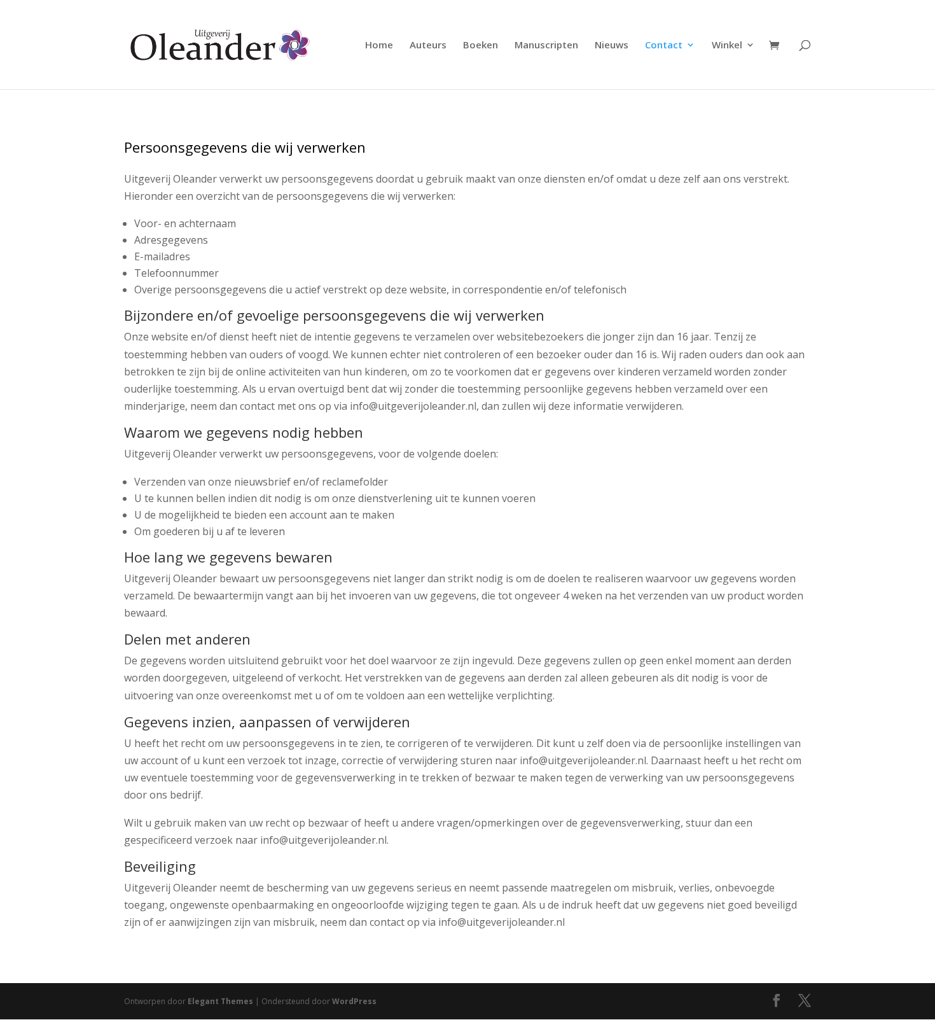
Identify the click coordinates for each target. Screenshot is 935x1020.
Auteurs (428, 45)
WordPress (354, 1001)
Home (379, 45)
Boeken (480, 45)
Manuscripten (546, 45)
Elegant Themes (220, 1001)
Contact (663, 45)
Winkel (727, 45)
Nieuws (611, 45)
